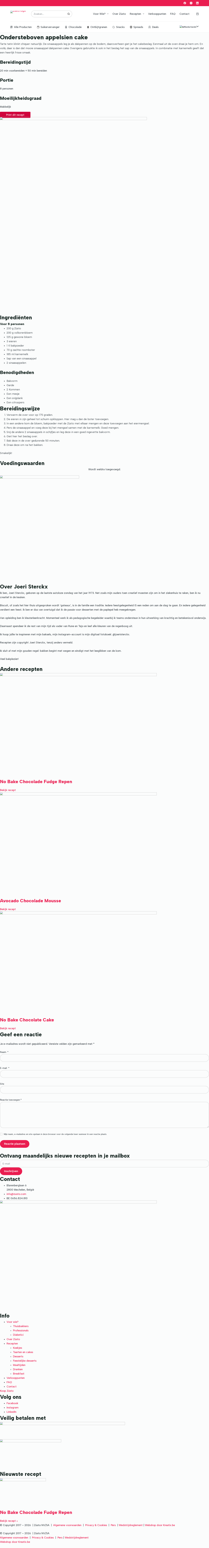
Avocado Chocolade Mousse (30, 900)
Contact (184, 13)
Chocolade (75, 27)
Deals (155, 27)
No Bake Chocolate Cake (27, 1020)
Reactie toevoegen (11, 1099)
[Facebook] (185, 3)
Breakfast (18, 1373)
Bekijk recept (8, 790)
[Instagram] (191, 3)
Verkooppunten (157, 13)
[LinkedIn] (197, 3)
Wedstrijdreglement (131, 1525)
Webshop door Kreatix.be (160, 1525)
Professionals (20, 1330)
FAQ (172, 13)
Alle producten (23, 27)
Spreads (138, 27)
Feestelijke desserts (24, 1360)
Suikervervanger (50, 27)
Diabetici (18, 1334)
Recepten (135, 13)
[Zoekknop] (68, 13)
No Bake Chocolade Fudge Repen (36, 781)
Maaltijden (19, 1365)
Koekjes (17, 1347)
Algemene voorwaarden (67, 1525)
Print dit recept (15, 114)
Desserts (18, 1356)
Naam (4, 1052)
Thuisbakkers (20, 1326)
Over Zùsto (119, 13)
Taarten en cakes (23, 1352)
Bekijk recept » (9, 1520)
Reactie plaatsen (14, 1143)
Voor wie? (99, 13)
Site (2, 1084)
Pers (113, 1525)
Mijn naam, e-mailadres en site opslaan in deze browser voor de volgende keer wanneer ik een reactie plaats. (55, 1134)
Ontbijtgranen (98, 27)
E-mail (4, 1068)
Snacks (120, 27)
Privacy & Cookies (96, 1525)
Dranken (18, 1369)
